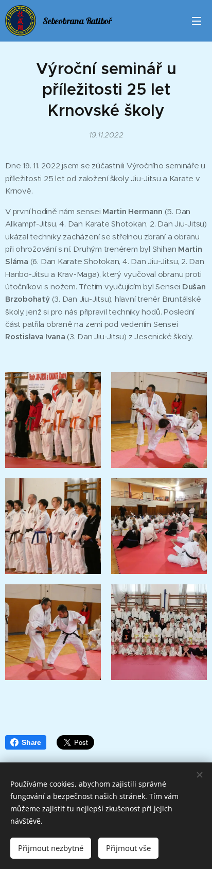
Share (31, 742)
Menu (196, 20)
